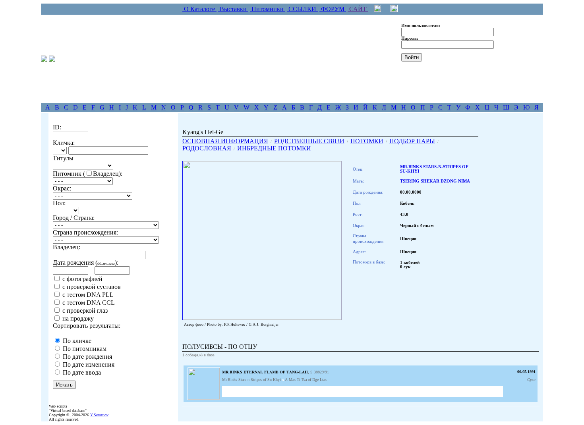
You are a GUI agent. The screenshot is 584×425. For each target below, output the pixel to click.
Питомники (267, 9)
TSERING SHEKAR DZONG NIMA (435, 181)
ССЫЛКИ (302, 9)
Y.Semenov (99, 415)
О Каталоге (199, 9)
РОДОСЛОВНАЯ (206, 148)
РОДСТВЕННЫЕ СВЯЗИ (309, 141)
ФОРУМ (332, 9)
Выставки (233, 9)
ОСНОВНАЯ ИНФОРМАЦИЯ (225, 141)
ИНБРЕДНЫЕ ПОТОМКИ (274, 148)
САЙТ (358, 9)
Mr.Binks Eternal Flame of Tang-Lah (265, 372)
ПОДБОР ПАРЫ (412, 141)
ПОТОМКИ (366, 141)
